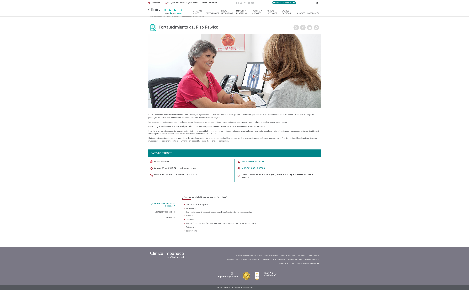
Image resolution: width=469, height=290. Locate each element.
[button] (162, 205)
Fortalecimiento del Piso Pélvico (192, 17)
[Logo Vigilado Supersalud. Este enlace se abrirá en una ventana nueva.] (227, 275)
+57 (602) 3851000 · (192, 2)
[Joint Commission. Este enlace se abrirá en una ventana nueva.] (246, 276)
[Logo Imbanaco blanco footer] (167, 255)
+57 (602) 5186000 (209, 2)
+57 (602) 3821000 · (175, 2)
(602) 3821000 (248, 168)
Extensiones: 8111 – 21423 (253, 161)
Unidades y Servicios (171, 17)
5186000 (261, 168)
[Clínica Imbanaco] (165, 11)
